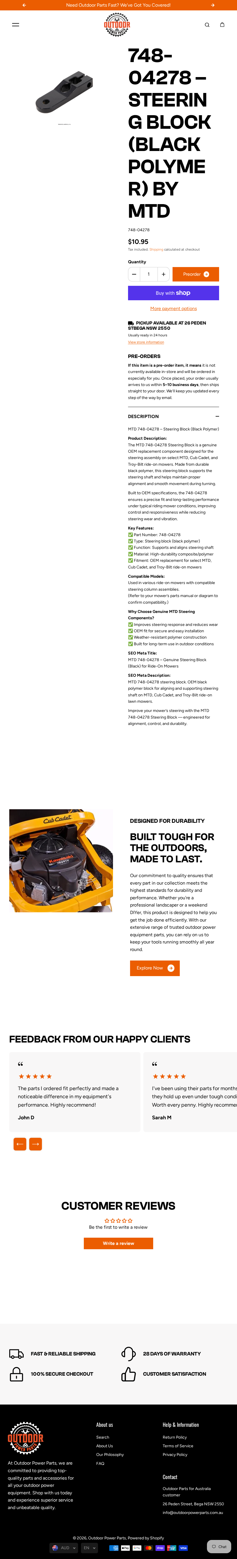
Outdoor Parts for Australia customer (187, 1492)
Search (102, 1437)
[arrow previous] (20, 1144)
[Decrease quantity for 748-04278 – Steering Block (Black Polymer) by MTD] (134, 274)
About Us (104, 1446)
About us (104, 1425)
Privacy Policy (175, 1454)
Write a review (118, 1243)
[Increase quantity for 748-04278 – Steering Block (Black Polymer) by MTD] (164, 274)
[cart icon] (222, 24)
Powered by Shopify (146, 1538)
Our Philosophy (110, 1454)
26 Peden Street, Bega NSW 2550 (193, 1504)
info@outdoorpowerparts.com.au (193, 1512)
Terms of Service (178, 1446)
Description (143, 416)
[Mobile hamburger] (15, 24)
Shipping (156, 249)
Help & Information (181, 1425)
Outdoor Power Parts (107, 1538)
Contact (170, 1477)
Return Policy (175, 1437)
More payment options (173, 308)
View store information (146, 342)
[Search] (207, 24)
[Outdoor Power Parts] (118, 24)
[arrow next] (35, 1144)
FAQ (100, 1463)
